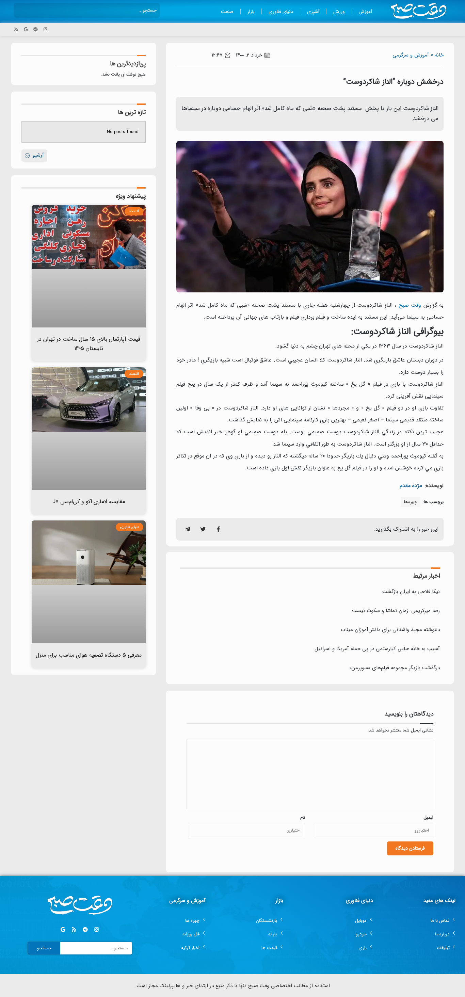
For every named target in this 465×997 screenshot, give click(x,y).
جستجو (44, 948)
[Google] (26, 29)
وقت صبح (410, 305)
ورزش (339, 11)
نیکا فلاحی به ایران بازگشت (411, 592)
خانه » (437, 55)
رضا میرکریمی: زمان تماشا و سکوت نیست (396, 611)
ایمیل (428, 817)
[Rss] (16, 29)
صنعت (227, 11)
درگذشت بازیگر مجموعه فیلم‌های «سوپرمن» (394, 668)
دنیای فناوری (281, 11)
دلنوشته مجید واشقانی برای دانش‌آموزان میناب (390, 630)
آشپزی (313, 11)
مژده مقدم (411, 485)
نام (302, 817)
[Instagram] (45, 29)
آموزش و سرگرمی (410, 55)
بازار (251, 11)
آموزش (365, 11)
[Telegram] (36, 29)
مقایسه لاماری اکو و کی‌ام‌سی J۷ (88, 501)
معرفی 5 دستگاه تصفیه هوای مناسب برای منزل (89, 655)
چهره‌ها (410, 501)
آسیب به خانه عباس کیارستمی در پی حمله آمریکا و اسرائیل (377, 649)
